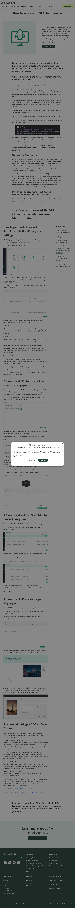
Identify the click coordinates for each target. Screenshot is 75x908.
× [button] (62, 443)
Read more (44, 448)
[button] (37, 464)
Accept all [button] (43, 460)
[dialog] (37, 454)
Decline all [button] (32, 460)
